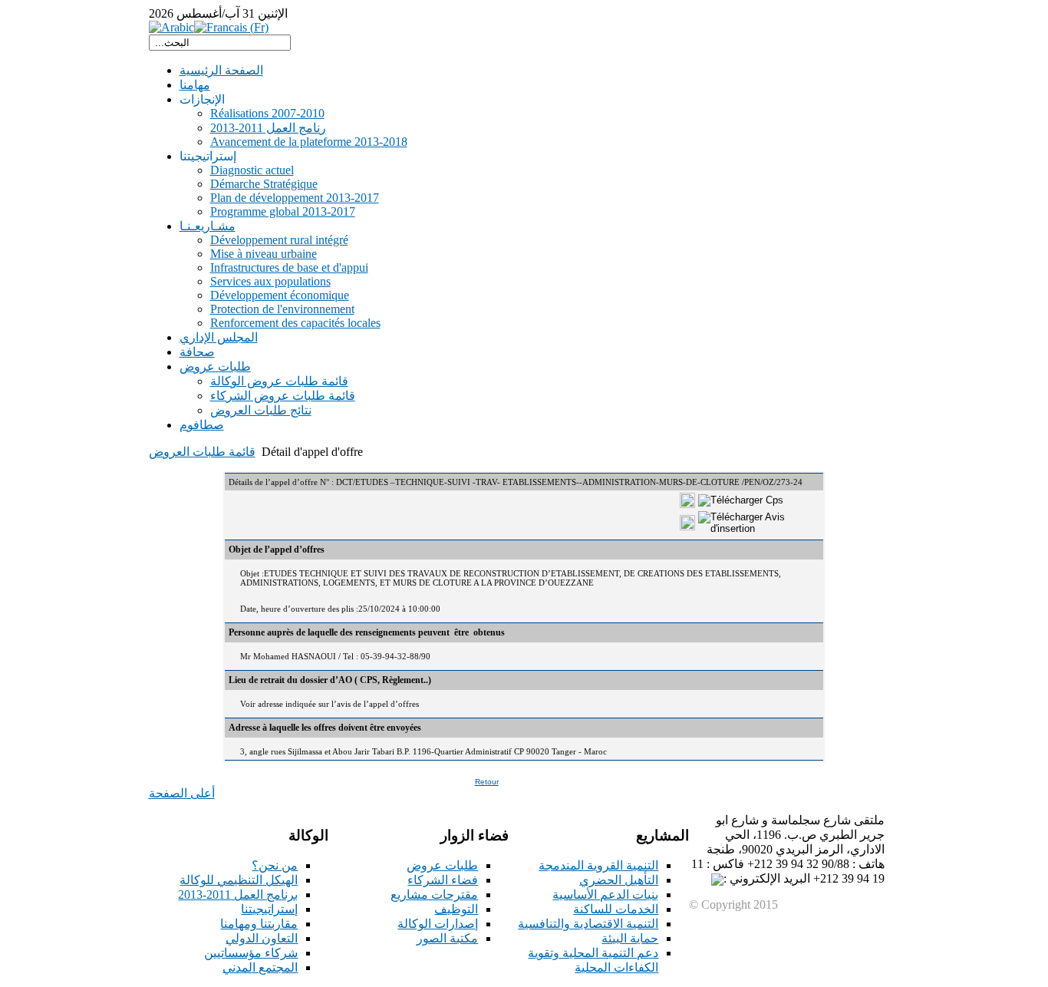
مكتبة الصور (447, 938)
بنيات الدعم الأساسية (605, 894)
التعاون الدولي (262, 938)
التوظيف (456, 909)
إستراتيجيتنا (269, 909)
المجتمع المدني (260, 967)
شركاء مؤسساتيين (251, 952)
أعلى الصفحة (182, 793)
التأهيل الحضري (618, 879)
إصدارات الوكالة (437, 923)
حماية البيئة (629, 938)
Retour (487, 781)
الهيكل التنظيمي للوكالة (239, 879)
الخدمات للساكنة (615, 909)
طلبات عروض (442, 865)
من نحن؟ (275, 865)
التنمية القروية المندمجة (598, 865)
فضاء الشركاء (442, 879)
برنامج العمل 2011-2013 (238, 894)
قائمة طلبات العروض (202, 451)
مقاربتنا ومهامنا (259, 923)
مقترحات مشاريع (434, 894)
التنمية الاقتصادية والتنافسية (588, 923)
